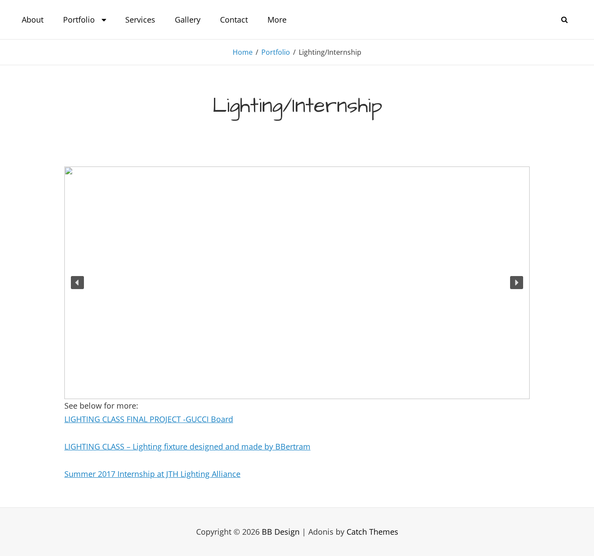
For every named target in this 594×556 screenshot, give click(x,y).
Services (140, 19)
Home (243, 52)
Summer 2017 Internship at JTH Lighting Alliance (152, 474)
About (32, 19)
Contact (234, 19)
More (277, 19)
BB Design (281, 531)
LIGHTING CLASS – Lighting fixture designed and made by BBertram (187, 446)
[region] (297, 282)
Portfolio (79, 19)
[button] (77, 282)
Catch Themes (372, 531)
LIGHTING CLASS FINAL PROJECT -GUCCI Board (148, 419)
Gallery (187, 19)
